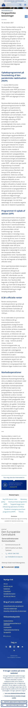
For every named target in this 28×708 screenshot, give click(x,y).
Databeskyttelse (8, 621)
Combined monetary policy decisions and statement (15, 485)
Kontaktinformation (9, 593)
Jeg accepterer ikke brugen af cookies (15, 705)
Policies (21, 512)
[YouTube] (18, 646)
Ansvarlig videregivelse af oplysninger (15, 611)
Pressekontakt (9, 567)
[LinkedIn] (10, 646)
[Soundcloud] (22, 646)
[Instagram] (14, 646)
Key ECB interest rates (10, 499)
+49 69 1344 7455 (13, 553)
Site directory (8, 636)
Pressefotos (7, 591)
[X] (6, 646)
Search (20, 4)
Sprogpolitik (7, 632)
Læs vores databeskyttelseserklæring (15, 693)
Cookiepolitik (7, 627)
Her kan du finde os (9, 596)
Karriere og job (8, 586)
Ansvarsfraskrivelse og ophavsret (13, 606)
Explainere (7, 588)
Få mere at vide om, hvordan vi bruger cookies (14, 697)
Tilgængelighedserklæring (11, 630)
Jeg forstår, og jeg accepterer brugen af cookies (15, 701)
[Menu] (25, 4)
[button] (25, 2)
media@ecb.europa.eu (15, 557)
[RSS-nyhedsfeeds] (14, 650)
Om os (6, 583)
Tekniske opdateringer (10, 608)
